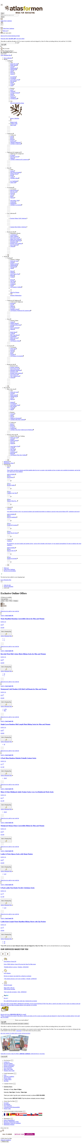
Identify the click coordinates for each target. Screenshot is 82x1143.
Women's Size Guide (9, 1070)
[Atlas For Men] (23, 13)
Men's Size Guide (8, 1069)
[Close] (2, 5)
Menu (2, 13)
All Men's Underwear (15, 143)
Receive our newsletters (10, 571)
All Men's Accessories (15, 205)
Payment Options (8, 1063)
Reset (2, 17)
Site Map (6, 1081)
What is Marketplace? (9, 1120)
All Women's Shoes (15, 341)
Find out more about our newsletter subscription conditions (14, 1023)
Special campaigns (8, 586)
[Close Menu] (8, 255)
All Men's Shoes (14, 178)
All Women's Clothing (16, 287)
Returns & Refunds (9, 1066)
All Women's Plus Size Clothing (18, 455)
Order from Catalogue (9, 569)
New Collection (8, 58)
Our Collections (8, 1105)
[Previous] (2, 25)
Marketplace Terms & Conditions (12, 1123)
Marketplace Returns (9, 1124)
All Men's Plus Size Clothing (17, 419)
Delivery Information (9, 1065)
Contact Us (7, 1062)
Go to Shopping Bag (6, 580)
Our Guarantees (8, 1067)
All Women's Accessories (16, 356)
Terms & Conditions (9, 1076)
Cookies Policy (8, 1079)
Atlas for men (7, 585)
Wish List (6, 568)
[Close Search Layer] (2, 23)
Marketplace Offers (9, 463)
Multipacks (6, 461)
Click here (18, 1030)
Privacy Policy (7, 1078)
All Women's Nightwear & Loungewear (20, 310)
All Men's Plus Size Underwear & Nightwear (21, 429)
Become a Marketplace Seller (11, 1121)
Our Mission (7, 1104)
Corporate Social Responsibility (12, 1107)
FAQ (5, 1075)
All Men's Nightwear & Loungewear (19, 159)
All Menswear (13, 98)
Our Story (6, 1103)
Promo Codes (7, 1108)
